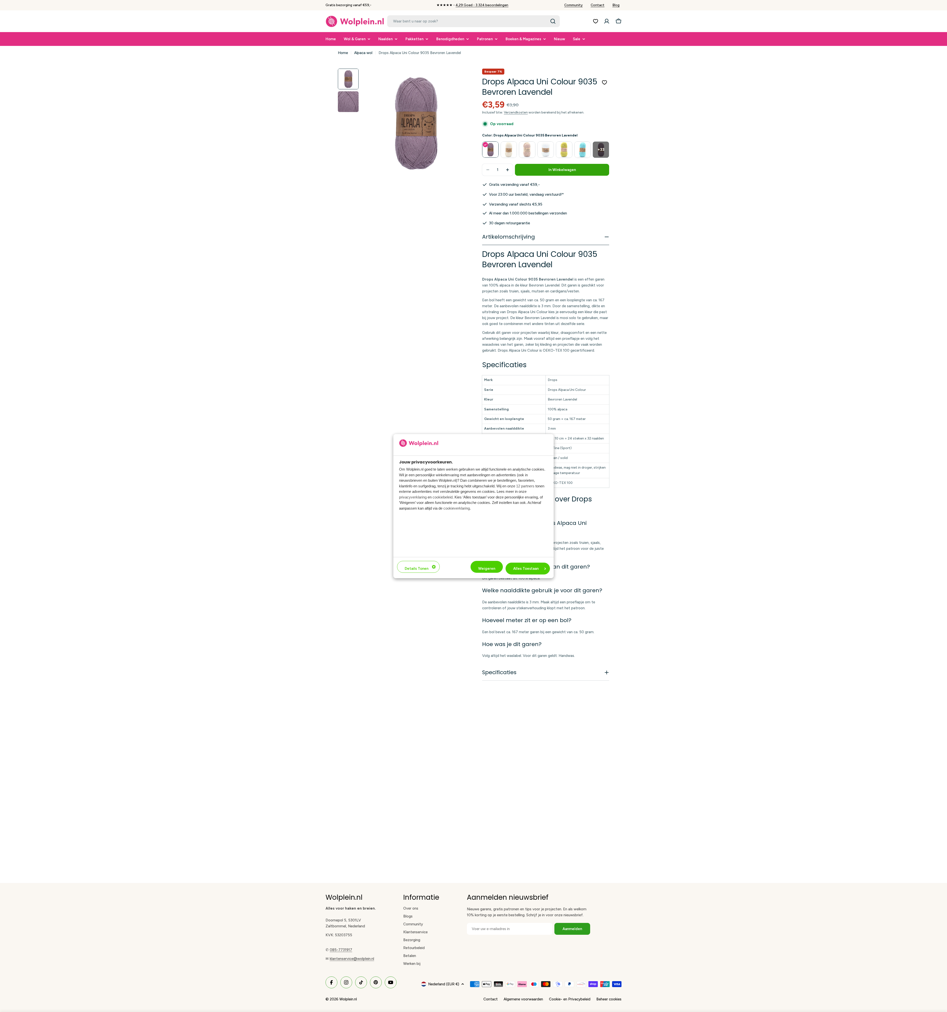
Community (573, 5)
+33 (601, 149)
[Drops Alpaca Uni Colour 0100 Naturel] (509, 149)
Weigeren (486, 568)
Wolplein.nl (348, 999)
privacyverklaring (413, 497)
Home (343, 53)
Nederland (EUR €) (443, 984)
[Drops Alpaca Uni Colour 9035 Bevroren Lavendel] (490, 149)
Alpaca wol (363, 53)
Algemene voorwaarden (523, 999)
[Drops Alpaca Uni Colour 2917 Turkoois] (582, 149)
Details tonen (416, 568)
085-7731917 (341, 950)
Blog (615, 5)
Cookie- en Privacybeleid (569, 999)
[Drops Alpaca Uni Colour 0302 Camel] (527, 149)
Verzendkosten (516, 112)
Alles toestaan (526, 568)
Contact (597, 5)
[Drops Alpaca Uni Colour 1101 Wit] (545, 149)
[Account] (607, 21)
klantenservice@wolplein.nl (352, 958)
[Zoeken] (553, 21)
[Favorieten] (595, 21)
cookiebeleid (443, 497)
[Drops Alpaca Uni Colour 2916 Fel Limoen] (564, 149)
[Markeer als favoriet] (604, 82)
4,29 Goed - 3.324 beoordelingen (481, 5)
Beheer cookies (608, 999)
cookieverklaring (456, 508)
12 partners (525, 486)
